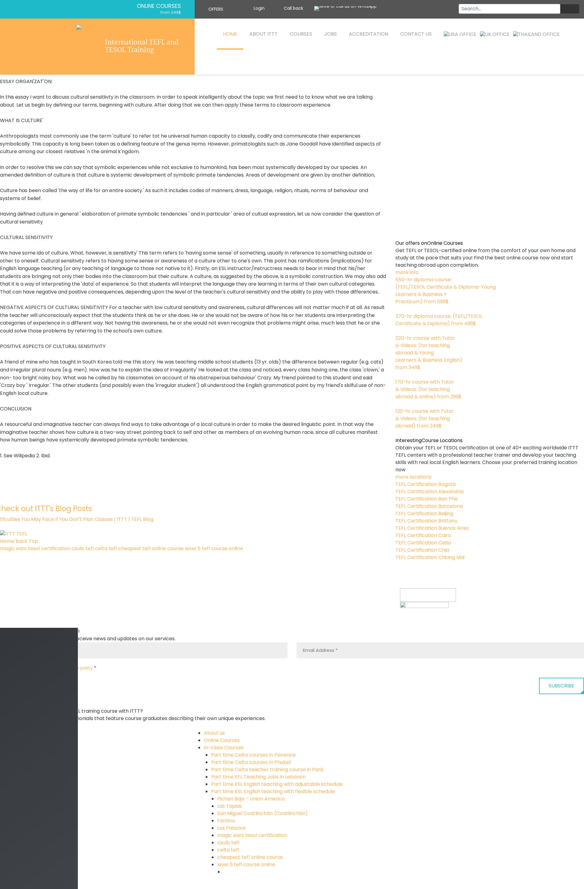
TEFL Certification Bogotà (425, 484)
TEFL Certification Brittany (426, 520)
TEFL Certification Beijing (424, 513)
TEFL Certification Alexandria (429, 491)
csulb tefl (82, 548)
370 (399, 330)
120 (399, 433)
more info (407, 272)
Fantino (226, 820)
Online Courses (159, 6)
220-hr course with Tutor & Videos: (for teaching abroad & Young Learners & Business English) (429, 353)
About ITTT (263, 33)
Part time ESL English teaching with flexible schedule (273, 791)
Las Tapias (229, 806)
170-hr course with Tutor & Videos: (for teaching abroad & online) (428, 389)
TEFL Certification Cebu (423, 542)
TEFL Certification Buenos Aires (432, 528)
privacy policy (78, 668)
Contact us (416, 33)
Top (33, 541)
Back (21, 541)
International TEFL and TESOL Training (142, 46)
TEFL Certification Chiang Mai (429, 557)
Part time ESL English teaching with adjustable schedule (277, 784)
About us (214, 732)
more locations (413, 476)
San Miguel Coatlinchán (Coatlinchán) (262, 813)
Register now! (416, 623)
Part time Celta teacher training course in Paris (267, 769)
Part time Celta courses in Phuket (251, 762)
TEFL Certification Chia (422, 549)
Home (230, 33)
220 (399, 374)
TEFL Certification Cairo (423, 535)
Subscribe (561, 685)
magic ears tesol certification (35, 548)
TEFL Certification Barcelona (429, 506)
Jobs (330, 33)
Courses (301, 33)
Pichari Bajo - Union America (251, 798)
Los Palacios (231, 827)
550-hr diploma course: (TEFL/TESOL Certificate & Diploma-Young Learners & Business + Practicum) (445, 290)
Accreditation (368, 33)
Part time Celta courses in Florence (253, 754)
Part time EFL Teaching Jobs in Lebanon (258, 776)
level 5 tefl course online (214, 548)
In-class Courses (224, 747)
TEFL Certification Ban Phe (426, 498)
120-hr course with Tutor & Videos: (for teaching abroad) (424, 418)
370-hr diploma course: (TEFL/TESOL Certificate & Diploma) (438, 320)
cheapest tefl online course (151, 548)
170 (399, 403)
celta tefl (106, 548)
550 (400, 308)
